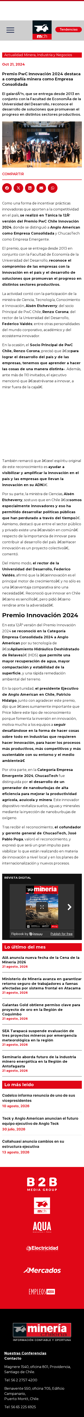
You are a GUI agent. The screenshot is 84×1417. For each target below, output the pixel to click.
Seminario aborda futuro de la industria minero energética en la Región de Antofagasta (39, 1061)
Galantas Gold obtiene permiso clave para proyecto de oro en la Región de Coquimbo (41, 1009)
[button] (7, 188)
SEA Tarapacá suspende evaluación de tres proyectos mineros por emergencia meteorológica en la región (39, 1035)
